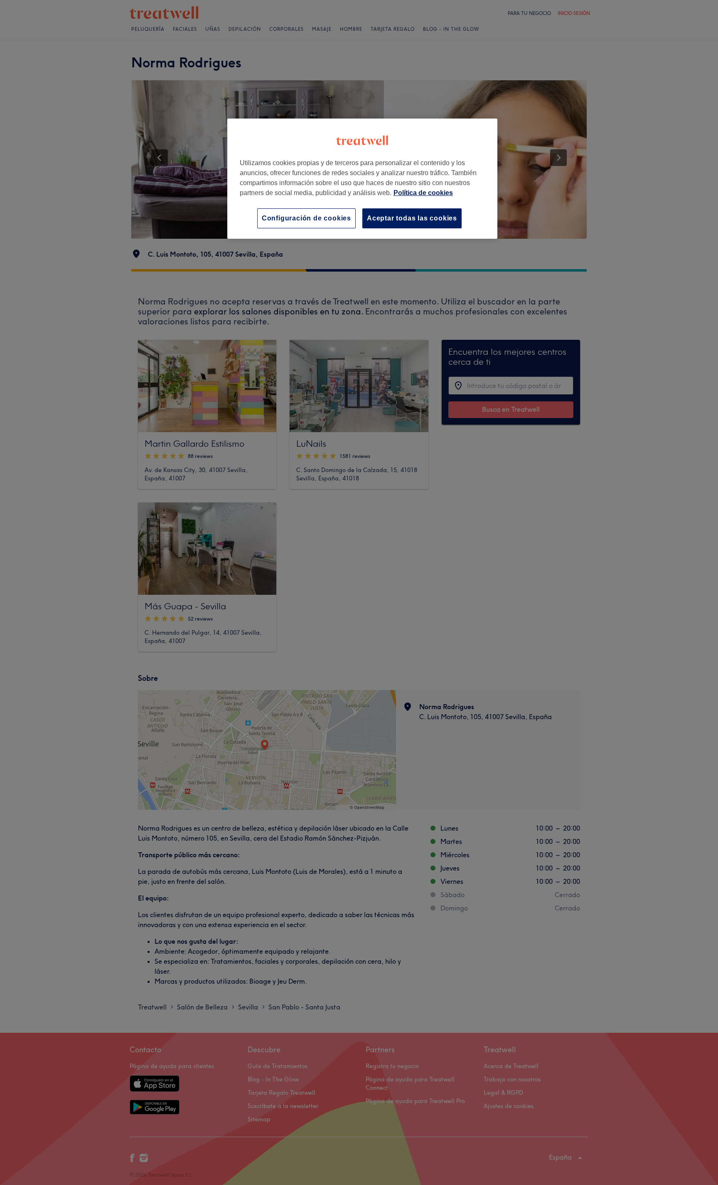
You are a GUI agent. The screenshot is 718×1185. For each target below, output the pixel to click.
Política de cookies (423, 192)
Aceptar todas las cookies (412, 218)
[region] (362, 179)
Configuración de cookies (306, 218)
